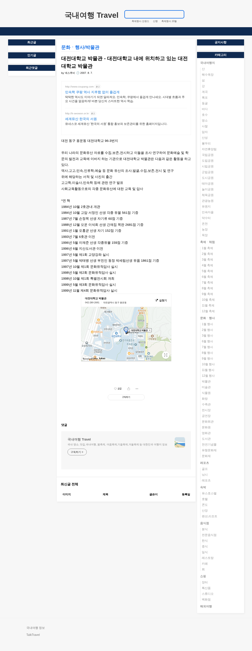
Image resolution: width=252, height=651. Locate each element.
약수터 (206, 218)
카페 (205, 563)
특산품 (206, 588)
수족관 (206, 404)
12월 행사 (208, 375)
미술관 (206, 387)
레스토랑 (208, 557)
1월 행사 (207, 324)
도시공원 (208, 177)
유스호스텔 (209, 493)
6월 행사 (207, 341)
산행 (155, 21)
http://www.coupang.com (79, 86)
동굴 (205, 103)
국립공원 (208, 154)
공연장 (206, 415)
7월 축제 (207, 282)
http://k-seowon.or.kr (77, 113)
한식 (205, 540)
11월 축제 (208, 305)
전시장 (206, 410)
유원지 (206, 206)
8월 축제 (207, 288)
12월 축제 (208, 311)
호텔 (205, 499)
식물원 (206, 392)
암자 (205, 132)
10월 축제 (208, 299)
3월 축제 (207, 259)
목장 (205, 235)
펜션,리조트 (209, 516)
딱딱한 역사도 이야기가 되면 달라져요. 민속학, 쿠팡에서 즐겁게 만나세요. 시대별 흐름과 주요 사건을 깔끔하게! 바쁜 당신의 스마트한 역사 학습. (125, 99)
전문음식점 (209, 535)
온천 (205, 223)
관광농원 (208, 200)
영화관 (206, 433)
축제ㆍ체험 (207, 242)
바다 (205, 109)
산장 (205, 510)
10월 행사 (208, 364)
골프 (205, 468)
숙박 (203, 487)
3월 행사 (207, 335)
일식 (205, 552)
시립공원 (208, 166)
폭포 (205, 97)
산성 (205, 137)
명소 (205, 120)
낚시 (205, 474)
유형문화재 (209, 450)
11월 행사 (208, 370)
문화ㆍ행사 (207, 318)
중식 (205, 546)
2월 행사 (207, 329)
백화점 (206, 599)
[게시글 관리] (137, 389)
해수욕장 (208, 74)
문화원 (206, 427)
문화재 (206, 456)
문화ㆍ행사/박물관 (80, 47)
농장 (205, 229)
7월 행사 (207, 347)
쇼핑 (203, 576)
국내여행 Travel (91, 15)
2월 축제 (207, 253)
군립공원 (208, 172)
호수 (205, 114)
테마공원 (208, 183)
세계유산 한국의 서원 (81, 119)
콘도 (205, 504)
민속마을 (208, 212)
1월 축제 (207, 248)
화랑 (205, 398)
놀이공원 (208, 189)
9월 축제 (207, 294)
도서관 (206, 438)
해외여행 (206, 606)
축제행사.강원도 (140, 21)
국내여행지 (207, 62)
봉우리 (206, 143)
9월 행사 (207, 358)
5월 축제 (207, 271)
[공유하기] (128, 389)
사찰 (205, 126)
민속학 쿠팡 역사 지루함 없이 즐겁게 (92, 92)
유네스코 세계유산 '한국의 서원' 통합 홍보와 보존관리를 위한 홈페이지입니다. (116, 123)
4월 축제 (207, 265)
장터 (205, 582)
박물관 (206, 381)
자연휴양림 (209, 149)
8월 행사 (207, 352)
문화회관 (208, 421)
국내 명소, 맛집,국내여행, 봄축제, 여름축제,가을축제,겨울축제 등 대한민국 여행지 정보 (117, 444)
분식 (205, 529)
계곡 (205, 91)
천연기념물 (209, 444)
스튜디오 (208, 593)
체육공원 (208, 195)
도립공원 (208, 160)
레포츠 (204, 462)
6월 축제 (207, 276)
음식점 (204, 523)
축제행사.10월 (169, 21)
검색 (179, 14)
